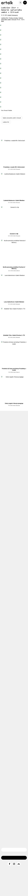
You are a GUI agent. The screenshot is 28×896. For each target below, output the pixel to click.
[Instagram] (14, 864)
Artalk (9, 15)
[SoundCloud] (18, 864)
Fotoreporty (15, 15)
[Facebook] (9, 864)
